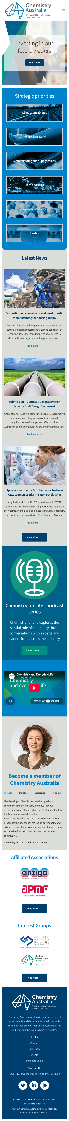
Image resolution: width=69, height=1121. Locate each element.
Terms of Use (32, 1099)
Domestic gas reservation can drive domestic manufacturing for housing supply (34, 315)
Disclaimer (49, 1099)
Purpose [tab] (8, 793)
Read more (34, 62)
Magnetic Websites (40, 1112)
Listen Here (32, 650)
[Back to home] (28, 10)
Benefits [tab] (23, 793)
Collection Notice (34, 1104)
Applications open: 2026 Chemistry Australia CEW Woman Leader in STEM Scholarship (34, 492)
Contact (34, 1043)
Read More (32, 908)
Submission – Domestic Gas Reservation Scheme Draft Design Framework (34, 404)
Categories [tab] (39, 793)
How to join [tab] (55, 793)
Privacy (17, 1099)
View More (32, 537)
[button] (63, 10)
